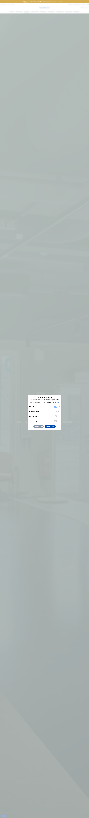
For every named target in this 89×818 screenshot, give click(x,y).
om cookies (56, 402)
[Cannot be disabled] (55, 407)
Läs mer (60, 1)
